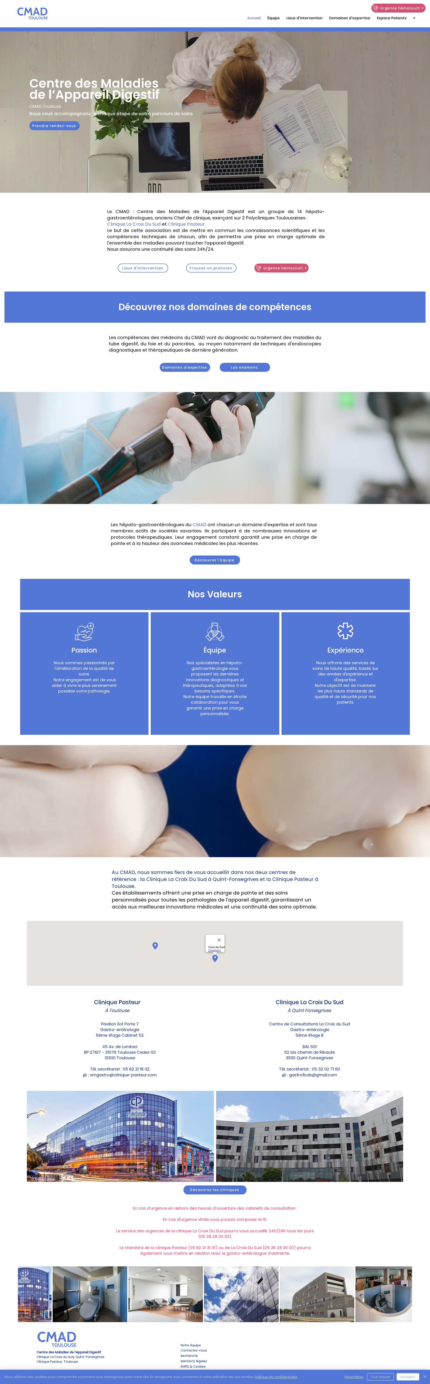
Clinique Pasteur (186, 224)
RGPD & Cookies (193, 1366)
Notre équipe (191, 1345)
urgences (154, 1231)
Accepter (407, 1377)
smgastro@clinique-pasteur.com (123, 1075)
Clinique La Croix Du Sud (134, 224)
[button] (392, 18)
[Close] (424, 1376)
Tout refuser (380, 1377)
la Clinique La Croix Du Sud (173, 879)
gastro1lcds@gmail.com (312, 1075)
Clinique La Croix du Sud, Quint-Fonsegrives (70, 1354)
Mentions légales (194, 1361)
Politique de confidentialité (276, 1377)
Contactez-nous (194, 1350)
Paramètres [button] (353, 1377)
